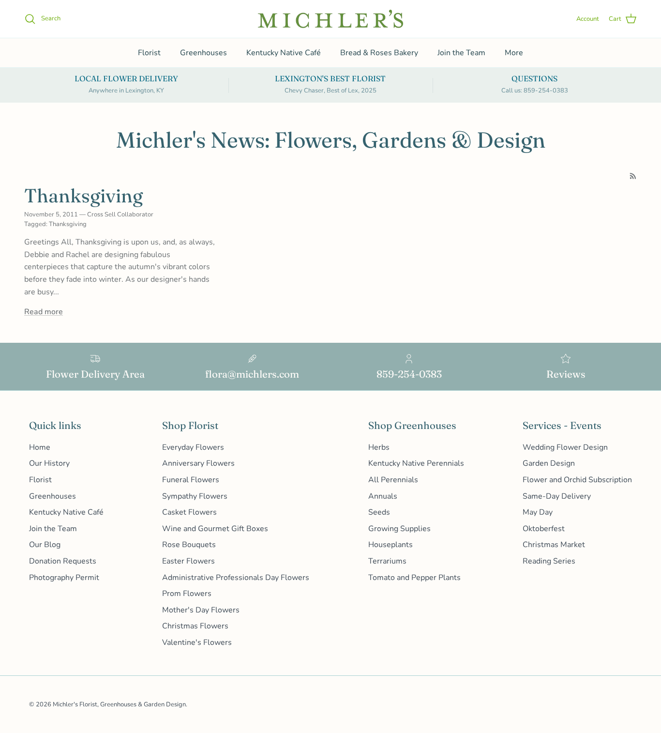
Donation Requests (62, 561)
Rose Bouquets (189, 544)
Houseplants (390, 544)
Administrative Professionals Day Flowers (235, 577)
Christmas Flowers (195, 626)
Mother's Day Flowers (201, 610)
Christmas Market (554, 544)
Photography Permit (64, 577)
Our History (49, 463)
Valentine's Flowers (197, 642)
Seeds (379, 512)
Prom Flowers (186, 593)
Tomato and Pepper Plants (414, 577)
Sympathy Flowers (194, 496)
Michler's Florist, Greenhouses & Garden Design (119, 704)
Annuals (382, 496)
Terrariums (387, 561)
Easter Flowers (188, 561)
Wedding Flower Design (565, 447)
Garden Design (549, 463)
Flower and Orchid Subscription (577, 479)
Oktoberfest (544, 528)
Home (39, 447)
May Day (538, 512)
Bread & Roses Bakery (379, 52)
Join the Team (461, 52)
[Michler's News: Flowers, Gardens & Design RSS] (633, 176)
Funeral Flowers (190, 479)
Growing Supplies (399, 528)
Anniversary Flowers (198, 463)
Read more (43, 311)
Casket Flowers (189, 512)
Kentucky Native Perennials (416, 463)
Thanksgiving (83, 195)
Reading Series (549, 561)
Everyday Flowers (193, 447)
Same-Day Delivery (557, 496)
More (514, 52)
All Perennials (393, 479)
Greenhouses (203, 52)
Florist (149, 52)
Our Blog (44, 544)
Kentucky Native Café (283, 52)
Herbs (379, 447)
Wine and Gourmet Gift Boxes (215, 528)
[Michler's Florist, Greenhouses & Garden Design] (330, 19)
